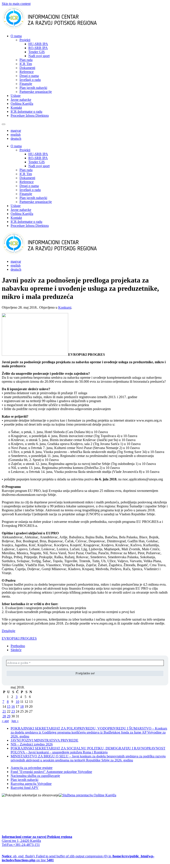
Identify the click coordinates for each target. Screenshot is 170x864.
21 (4, 711)
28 (4, 716)
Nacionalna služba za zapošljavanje (35, 776)
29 (8, 716)
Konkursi (64, 307)
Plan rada (26, 60)
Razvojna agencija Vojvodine (31, 784)
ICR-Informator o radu (26, 111)
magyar (16, 130)
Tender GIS (36, 52)
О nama (16, 36)
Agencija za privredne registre (31, 768)
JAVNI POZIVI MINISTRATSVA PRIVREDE (44, 740)
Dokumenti (27, 68)
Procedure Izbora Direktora (30, 115)
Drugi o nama (29, 76)
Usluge (16, 95)
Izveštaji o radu (30, 80)
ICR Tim (25, 64)
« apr (5, 721)
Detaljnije (8, 631)
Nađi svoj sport (39, 56)
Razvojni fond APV (25, 787)
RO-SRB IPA (38, 48)
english (16, 134)
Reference (26, 72)
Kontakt (16, 107)
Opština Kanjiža (22, 103)
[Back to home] (57, 28)
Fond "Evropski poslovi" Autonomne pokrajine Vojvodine (51, 772)
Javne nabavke (21, 99)
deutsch (16, 138)
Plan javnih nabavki (33, 88)
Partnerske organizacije (35, 92)
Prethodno (18, 646)
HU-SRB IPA (38, 44)
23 (13, 711)
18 (22, 706)
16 (13, 706)
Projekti (24, 40)
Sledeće (16, 650)
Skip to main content (16, 4)
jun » (15, 721)
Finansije (25, 84)
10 (17, 701)
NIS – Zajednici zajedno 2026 (32, 744)
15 (8, 706)
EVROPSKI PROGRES (19, 638)
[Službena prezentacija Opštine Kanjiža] (87, 795)
